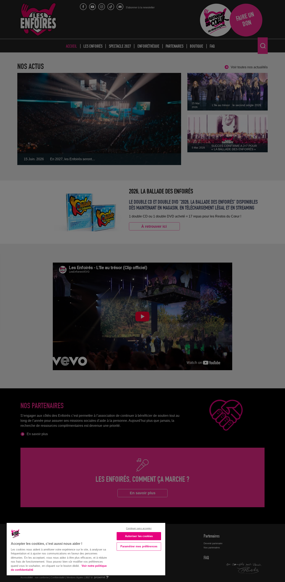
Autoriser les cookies (139, 536)
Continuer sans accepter (139, 528)
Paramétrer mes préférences (138, 546)
